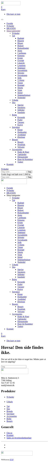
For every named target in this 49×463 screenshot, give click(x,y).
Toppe (20, 83)
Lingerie (21, 63)
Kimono (20, 55)
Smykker (16, 127)
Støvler (20, 105)
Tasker (20, 162)
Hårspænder (22, 157)
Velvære (20, 147)
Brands (10, 411)
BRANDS (11, 28)
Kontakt (10, 164)
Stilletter (20, 110)
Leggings (21, 65)
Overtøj (20, 60)
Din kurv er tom (13, 14)
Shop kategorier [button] (13, 195)
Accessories (17, 149)
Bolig (14, 115)
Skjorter (20, 73)
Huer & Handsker (25, 159)
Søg (29, 172)
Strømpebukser (23, 95)
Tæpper (20, 122)
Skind (19, 92)
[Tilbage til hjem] (10, 4)
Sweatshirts (22, 70)
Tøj (13, 36)
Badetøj (20, 38)
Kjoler (20, 58)
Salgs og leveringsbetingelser (19, 438)
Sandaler (21, 112)
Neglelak (21, 144)
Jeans (19, 50)
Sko (13, 102)
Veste (19, 90)
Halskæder (22, 132)
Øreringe (21, 137)
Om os (9, 433)
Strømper (21, 68)
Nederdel (21, 97)
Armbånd (21, 135)
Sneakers (21, 107)
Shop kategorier (13, 31)
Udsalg (15, 100)
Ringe (20, 130)
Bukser (20, 46)
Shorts (20, 88)
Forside (10, 23)
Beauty (15, 139)
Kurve (20, 125)
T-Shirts (20, 80)
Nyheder (10, 26)
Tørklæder (21, 154)
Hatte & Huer (23, 152)
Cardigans (21, 53)
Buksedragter (23, 48)
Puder (19, 120)
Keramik (21, 117)
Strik (19, 78)
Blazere (20, 41)
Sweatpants (22, 75)
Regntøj (20, 85)
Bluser (20, 43)
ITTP (11, 460)
